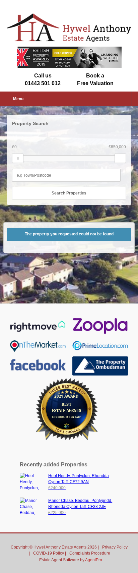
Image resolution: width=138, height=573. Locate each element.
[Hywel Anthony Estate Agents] (69, 40)
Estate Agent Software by (70, 560)
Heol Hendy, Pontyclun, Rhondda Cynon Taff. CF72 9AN (78, 481)
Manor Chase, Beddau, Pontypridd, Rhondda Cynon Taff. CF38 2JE (80, 506)
